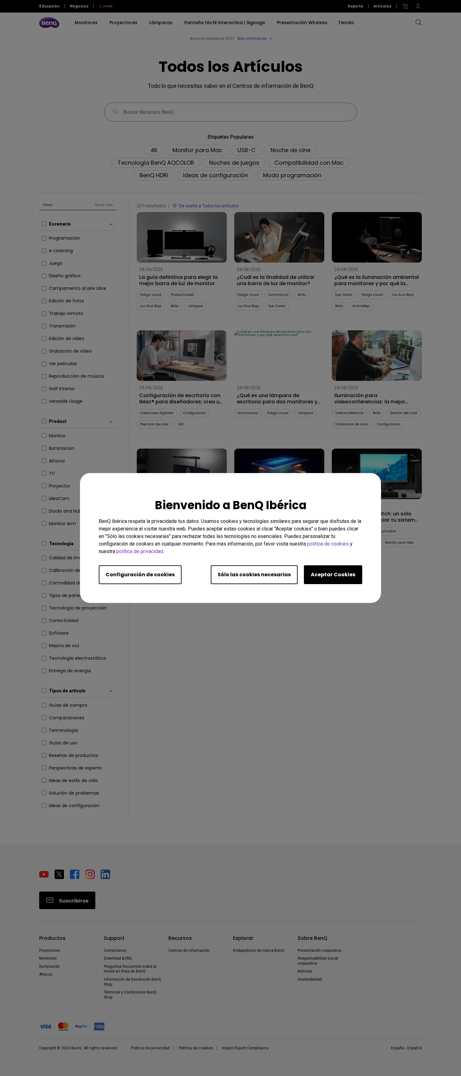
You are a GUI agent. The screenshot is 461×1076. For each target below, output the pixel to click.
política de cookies (328, 544)
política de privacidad (139, 551)
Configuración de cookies (140, 574)
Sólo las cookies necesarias (254, 574)
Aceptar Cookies (333, 574)
